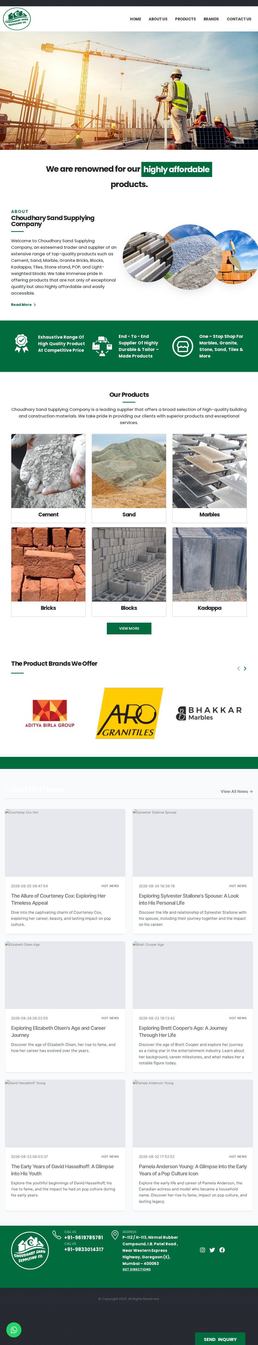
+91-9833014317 (84, 1249)
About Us (158, 19)
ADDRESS (129, 1232)
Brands (211, 19)
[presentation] (13, 90)
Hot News (110, 886)
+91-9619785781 (83, 1237)
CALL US (70, 1232)
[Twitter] (212, 1250)
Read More (22, 304)
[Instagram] (202, 1250)
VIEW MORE (129, 628)
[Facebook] (222, 1250)
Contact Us (239, 19)
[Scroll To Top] (249, 1339)
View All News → (237, 791)
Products (185, 19)
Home (135, 19)
